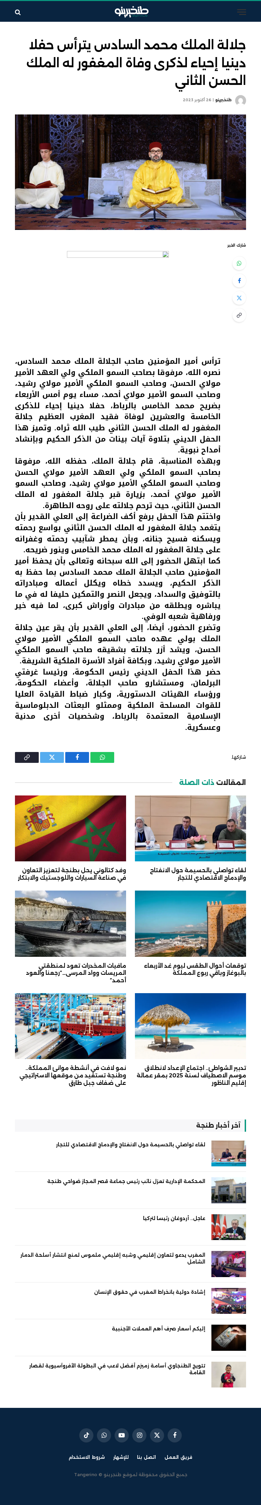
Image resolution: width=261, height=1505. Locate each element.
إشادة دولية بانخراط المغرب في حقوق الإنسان (149, 1292)
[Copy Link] (239, 315)
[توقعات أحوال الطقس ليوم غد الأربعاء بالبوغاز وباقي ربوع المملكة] (190, 924)
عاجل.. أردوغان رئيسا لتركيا (174, 1218)
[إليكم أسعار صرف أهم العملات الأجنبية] (228, 1338)
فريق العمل (178, 1457)
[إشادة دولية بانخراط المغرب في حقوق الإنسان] (228, 1301)
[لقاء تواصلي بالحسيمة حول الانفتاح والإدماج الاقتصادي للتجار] (190, 828)
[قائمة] (241, 12)
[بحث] (18, 12)
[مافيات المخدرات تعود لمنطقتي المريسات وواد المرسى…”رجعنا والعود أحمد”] (70, 924)
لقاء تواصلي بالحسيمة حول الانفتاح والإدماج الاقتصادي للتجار (198, 874)
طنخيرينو (223, 99)
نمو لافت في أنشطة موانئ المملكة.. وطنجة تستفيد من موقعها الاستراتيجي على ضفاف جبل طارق (72, 1075)
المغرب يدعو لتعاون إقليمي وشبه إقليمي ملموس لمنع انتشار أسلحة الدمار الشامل (112, 1258)
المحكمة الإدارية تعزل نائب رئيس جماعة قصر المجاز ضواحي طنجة (126, 1181)
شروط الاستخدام (87, 1457)
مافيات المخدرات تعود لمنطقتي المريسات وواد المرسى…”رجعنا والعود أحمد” (76, 973)
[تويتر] (239, 298)
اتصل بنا (146, 1457)
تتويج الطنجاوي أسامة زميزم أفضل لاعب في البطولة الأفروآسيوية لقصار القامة (117, 1369)
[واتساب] (239, 263)
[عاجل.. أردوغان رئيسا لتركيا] (228, 1227)
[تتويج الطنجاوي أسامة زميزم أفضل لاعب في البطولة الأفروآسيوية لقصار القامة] (228, 1375)
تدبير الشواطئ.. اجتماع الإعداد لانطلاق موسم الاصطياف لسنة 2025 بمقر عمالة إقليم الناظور (191, 1075)
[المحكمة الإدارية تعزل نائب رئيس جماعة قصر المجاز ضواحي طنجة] (228, 1190)
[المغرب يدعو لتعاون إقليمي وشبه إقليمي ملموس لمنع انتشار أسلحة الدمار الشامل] (228, 1264)
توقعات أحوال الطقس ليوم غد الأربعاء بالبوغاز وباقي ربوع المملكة (195, 970)
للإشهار (120, 1457)
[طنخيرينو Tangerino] (130, 12)
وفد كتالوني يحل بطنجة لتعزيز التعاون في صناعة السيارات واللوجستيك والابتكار (72, 874)
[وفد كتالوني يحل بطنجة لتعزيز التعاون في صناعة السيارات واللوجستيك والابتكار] (70, 828)
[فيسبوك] (239, 280)
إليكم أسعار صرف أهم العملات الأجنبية (158, 1329)
